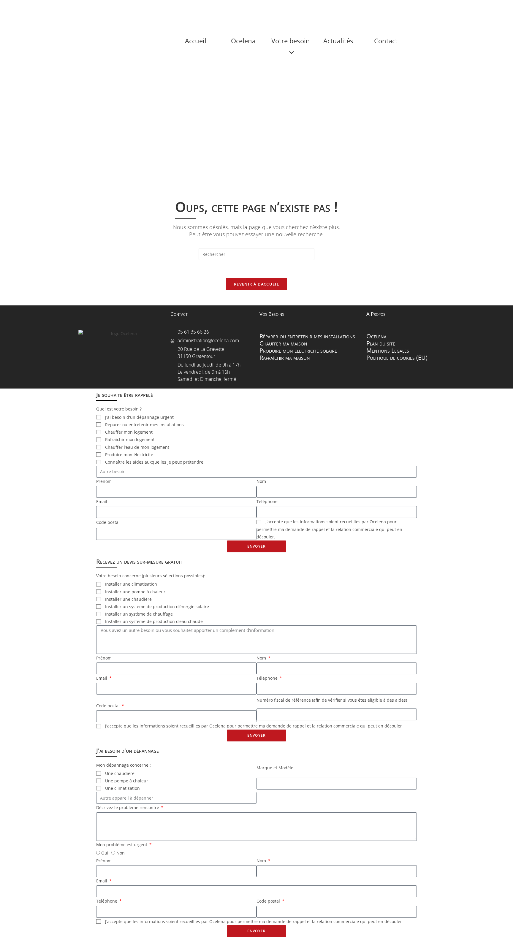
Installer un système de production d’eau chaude (154, 621)
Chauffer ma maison (283, 343)
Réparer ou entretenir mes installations (307, 336)
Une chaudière (119, 773)
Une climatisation (122, 788)
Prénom (104, 481)
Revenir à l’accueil (256, 284)
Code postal (108, 522)
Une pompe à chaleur (126, 781)
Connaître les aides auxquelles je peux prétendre (154, 462)
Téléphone (267, 501)
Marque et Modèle (274, 768)
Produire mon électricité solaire (298, 350)
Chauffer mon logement (129, 432)
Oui (104, 853)
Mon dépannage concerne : (123, 765)
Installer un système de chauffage (139, 614)
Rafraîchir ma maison (284, 358)
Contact (389, 11)
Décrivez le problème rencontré (128, 807)
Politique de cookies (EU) (397, 358)
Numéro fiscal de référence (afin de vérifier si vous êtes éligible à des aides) (331, 700)
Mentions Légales (387, 350)
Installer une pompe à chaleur (135, 592)
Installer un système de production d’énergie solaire (157, 606)
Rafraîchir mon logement (130, 439)
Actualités (342, 11)
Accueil (199, 11)
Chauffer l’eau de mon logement (137, 447)
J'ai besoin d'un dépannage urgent (139, 417)
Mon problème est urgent (122, 844)
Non (120, 853)
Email (101, 501)
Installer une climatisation (131, 584)
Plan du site (380, 343)
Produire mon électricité (129, 454)
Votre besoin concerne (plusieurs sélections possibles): (150, 575)
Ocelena (247, 11)
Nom (261, 481)
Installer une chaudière (128, 599)
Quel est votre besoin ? (119, 409)
